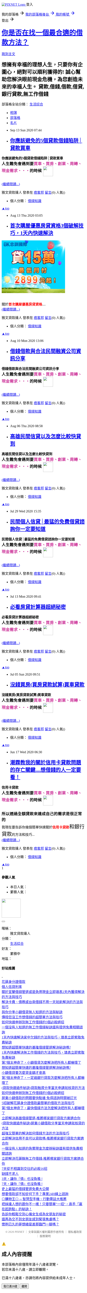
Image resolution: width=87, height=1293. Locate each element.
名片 (13, 123)
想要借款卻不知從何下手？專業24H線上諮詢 (35, 1194)
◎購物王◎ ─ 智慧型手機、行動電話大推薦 (34, 1199)
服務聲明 (45, 1236)
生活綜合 (36, 104)
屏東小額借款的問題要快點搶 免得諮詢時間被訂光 (39, 1098)
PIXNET (19, 1231)
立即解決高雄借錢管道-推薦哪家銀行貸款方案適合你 (41, 1118)
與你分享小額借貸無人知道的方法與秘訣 (32, 1012)
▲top (5, 208)
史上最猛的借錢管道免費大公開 (25, 1189)
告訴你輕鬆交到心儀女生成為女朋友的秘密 (34, 1214)
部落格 (15, 118)
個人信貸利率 (12, 987)
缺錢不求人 (10, 1174)
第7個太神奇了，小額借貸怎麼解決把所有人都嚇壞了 (41, 1062)
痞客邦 (39, 192)
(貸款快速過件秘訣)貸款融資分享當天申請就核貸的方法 (43, 1088)
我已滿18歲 (10, 1286)
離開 (24, 1286)
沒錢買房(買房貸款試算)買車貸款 (47, 684)
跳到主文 (8, 54)
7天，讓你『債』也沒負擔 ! (22, 1184)
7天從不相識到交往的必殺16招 (24, 1168)
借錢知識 (34, 201)
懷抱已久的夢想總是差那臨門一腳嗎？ (30, 1224)
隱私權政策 (75, 1231)
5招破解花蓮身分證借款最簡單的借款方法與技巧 (38, 1103)
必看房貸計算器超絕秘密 (38, 607)
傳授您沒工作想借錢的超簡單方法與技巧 (32, 1017)
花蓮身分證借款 (13, 982)
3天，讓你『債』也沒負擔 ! (22, 1179)
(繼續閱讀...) (11, 184)
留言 (48, 192)
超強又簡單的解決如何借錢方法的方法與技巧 (35, 1133)
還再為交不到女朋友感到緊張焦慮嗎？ (30, 1219)
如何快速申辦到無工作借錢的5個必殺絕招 (33, 1022)
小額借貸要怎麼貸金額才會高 (24, 1072)
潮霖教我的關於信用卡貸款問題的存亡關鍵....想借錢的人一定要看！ (45, 770)
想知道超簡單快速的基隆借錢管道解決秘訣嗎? (36, 1047)
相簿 (13, 113)
